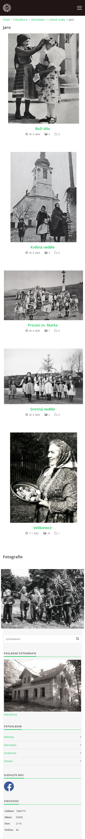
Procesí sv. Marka (43, 325)
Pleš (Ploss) (10, 714)
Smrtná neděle (42, 409)
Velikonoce (42, 528)
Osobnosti (10, 753)
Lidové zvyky (57, 19)
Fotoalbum (20, 19)
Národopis (38, 19)
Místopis (9, 737)
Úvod (6, 19)
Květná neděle (42, 247)
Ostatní (8, 761)
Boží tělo (42, 129)
